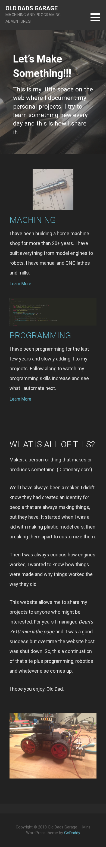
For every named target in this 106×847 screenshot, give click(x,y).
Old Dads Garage (31, 8)
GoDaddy (72, 833)
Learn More (20, 283)
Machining (33, 220)
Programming (40, 335)
